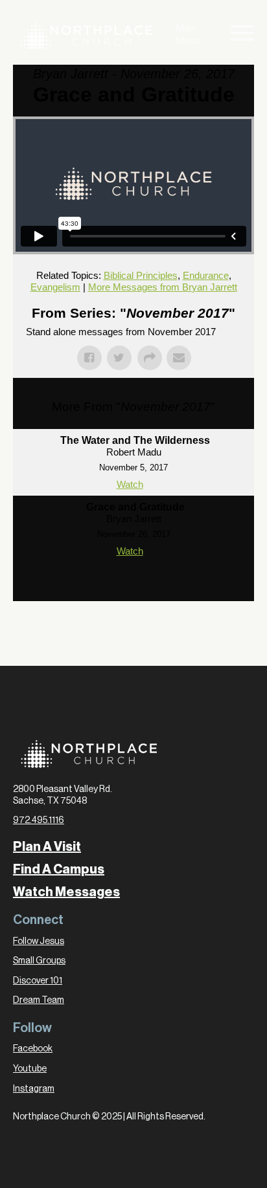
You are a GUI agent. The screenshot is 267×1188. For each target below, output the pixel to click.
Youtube (30, 1068)
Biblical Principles (141, 275)
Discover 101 (37, 980)
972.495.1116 (38, 820)
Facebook (32, 1048)
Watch (130, 484)
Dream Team (38, 1000)
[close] (242, 35)
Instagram (33, 1089)
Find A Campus (58, 869)
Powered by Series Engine (133, 588)
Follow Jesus (38, 941)
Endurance (206, 275)
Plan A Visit (47, 847)
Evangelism (55, 286)
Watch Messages (66, 892)
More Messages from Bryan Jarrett (162, 286)
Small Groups (39, 960)
